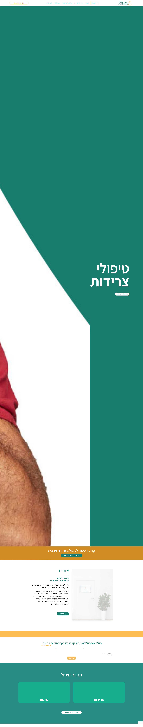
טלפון (56, 648)
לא (108, 655)
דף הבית (94, 3)
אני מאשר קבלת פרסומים (107, 653)
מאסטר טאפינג (67, 3)
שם (112, 648)
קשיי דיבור (79, 3)
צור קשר (49, 3)
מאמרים (57, 3)
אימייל (83, 648)
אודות (87, 3)
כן (111, 655)
